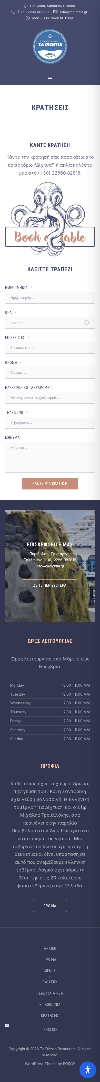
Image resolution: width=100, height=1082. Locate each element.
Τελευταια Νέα (50, 993)
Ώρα (10, 312)
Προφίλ (50, 906)
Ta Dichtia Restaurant (58, 1049)
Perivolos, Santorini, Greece (52, 6)
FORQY (69, 1063)
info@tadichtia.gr (73, 12)
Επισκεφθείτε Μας (50, 545)
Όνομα (13, 362)
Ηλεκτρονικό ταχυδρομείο (31, 388)
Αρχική (50, 948)
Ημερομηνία (18, 288)
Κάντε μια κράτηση (50, 484)
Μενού (50, 971)
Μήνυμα (12, 438)
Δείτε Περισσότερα (50, 585)
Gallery (50, 982)
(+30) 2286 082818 (33, 12)
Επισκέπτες (17, 338)
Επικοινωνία (50, 1005)
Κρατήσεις (50, 1016)
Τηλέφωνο (16, 412)
